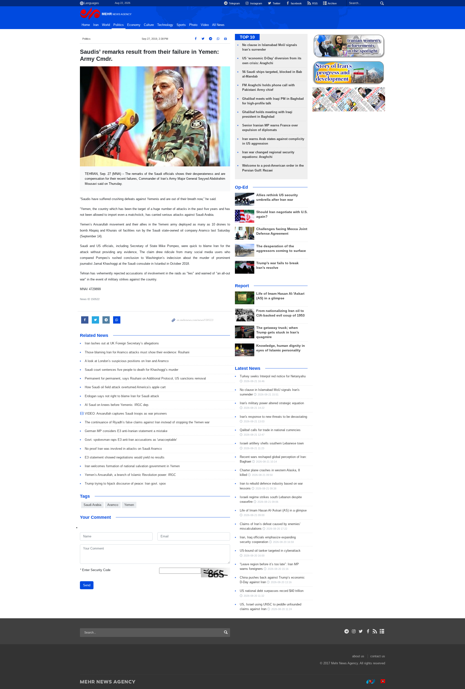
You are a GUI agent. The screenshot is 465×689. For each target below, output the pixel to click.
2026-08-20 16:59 (283, 542)
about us (358, 656)
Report (242, 285)
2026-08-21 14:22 (254, 407)
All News (218, 25)
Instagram (255, 3)
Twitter (276, 3)
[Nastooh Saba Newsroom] (368, 681)
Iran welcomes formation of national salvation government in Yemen (132, 466)
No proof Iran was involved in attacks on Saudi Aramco (123, 448)
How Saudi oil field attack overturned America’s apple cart (125, 387)
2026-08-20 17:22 (276, 528)
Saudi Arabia (92, 505)
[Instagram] (354, 631)
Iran (96, 25)
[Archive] (382, 631)
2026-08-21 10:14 (266, 461)
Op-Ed (241, 187)
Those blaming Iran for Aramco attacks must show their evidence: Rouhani (137, 352)
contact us (377, 656)
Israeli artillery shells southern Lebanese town (272, 443)
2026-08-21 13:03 (254, 421)
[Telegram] (347, 631)
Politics (118, 25)
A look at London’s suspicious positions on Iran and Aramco (127, 361)
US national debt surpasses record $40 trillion (271, 591)
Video (205, 25)
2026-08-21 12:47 (254, 434)
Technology (165, 25)
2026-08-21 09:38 (266, 488)
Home (86, 25)
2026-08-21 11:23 (254, 448)
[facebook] (368, 631)
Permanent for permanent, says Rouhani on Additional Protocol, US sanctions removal (145, 378)
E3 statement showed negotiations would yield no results (124, 457)
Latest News (247, 368)
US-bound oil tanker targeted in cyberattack (270, 550)
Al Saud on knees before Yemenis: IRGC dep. (117, 405)
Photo (193, 25)
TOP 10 (247, 37)
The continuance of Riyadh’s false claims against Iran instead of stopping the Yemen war (147, 422)
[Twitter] (361, 631)
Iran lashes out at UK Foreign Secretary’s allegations (122, 343)
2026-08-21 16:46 (254, 381)
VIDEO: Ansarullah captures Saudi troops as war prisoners (126, 413)
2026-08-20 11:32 (254, 595)
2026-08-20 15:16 (278, 568)
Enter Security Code (95, 570)
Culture (149, 25)
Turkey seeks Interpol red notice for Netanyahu (273, 376)
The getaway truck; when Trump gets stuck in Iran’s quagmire (277, 332)
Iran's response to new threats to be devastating (273, 416)
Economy (133, 25)
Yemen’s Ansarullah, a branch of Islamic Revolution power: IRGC (130, 475)
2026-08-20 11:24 (281, 609)
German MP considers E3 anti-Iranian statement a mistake (126, 431)
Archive (332, 3)
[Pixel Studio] (380, 681)
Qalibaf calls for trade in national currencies (270, 430)
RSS (314, 3)
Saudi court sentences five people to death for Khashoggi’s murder (131, 370)
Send (86, 585)
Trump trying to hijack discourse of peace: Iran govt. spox (125, 483)
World (106, 25)
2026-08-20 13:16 (281, 582)
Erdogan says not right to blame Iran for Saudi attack (122, 396)
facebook (296, 3)
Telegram (234, 3)
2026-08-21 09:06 (267, 501)
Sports (181, 25)
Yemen (129, 505)
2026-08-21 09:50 (262, 474)
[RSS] (375, 631)
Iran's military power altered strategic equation (272, 403)
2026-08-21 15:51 (268, 394)
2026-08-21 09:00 (254, 515)
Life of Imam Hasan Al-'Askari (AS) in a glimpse (273, 510)
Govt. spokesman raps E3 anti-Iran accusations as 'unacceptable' (131, 439)
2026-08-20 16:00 (254, 555)
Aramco (112, 505)
